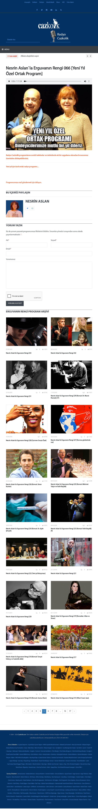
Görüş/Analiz (46, 754)
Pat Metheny (79, 793)
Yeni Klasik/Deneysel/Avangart (66, 767)
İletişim (41, 2)
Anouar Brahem (40, 774)
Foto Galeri (70, 2)
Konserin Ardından (71, 761)
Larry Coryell (50, 790)
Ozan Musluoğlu (69, 793)
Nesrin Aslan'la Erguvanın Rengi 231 (18, 396)
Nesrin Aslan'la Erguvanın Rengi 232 (63, 353)
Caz (54, 748)
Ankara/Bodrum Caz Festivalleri (14, 748)
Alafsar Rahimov (30, 774)
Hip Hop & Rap (33, 757)
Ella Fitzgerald (63, 780)
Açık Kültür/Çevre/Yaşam (35, 744)
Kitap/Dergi (27, 761)
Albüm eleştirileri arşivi (30, 56)
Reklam (34, 2)
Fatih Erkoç (16, 783)
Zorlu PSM (78, 767)
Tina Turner (23, 799)
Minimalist (29, 764)
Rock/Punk (19, 767)
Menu (6, 50)
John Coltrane (50, 786)
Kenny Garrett (24, 790)
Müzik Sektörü (37, 764)
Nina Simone (33, 793)
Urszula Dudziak (73, 799)
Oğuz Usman (60, 793)
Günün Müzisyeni (82, 754)
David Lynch (19, 780)
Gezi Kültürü (34, 754)
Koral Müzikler (81, 761)
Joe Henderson (41, 786)
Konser (52, 761)
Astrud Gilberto (59, 774)
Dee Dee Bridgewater (38, 780)
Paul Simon (87, 793)
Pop (65, 764)
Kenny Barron (16, 790)
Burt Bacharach (56, 777)
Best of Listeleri (39, 748)
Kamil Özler (84, 786)
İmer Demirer (86, 783)
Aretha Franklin (50, 774)
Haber (12, 757)
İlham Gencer (77, 783)
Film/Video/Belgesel (65, 751)
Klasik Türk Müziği (44, 761)
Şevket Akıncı (71, 796)
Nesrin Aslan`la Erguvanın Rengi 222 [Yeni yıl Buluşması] (25, 573)
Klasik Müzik (50, 2)
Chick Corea (11, 780)
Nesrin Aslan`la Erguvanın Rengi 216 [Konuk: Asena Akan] (26, 698)
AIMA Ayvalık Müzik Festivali (51, 744)
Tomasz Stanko (32, 799)
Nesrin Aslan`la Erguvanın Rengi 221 (63, 573)
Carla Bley (64, 777)
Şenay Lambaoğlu (62, 796)
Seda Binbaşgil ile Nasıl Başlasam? (40, 796)
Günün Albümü (72, 754)
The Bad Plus (16, 799)
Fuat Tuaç (37, 783)
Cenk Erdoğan (71, 777)
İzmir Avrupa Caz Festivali (85, 757)
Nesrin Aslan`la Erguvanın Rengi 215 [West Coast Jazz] (70, 698)
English (32, 751)
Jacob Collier (10, 786)
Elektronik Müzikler (24, 751)
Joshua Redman (67, 786)
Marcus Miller (82, 790)
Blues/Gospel (48, 748)
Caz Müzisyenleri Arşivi (69, 748)
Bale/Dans (31, 748)
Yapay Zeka (54, 767)
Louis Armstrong (59, 790)
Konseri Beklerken (60, 761)
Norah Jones (41, 793)
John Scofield (58, 786)
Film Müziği (55, 751)
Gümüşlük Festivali (62, 754)
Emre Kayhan (71, 780)
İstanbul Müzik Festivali (70, 757)
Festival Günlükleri (46, 751)
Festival (37, 751)
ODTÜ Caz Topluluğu (50, 793)
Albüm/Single (86, 744)
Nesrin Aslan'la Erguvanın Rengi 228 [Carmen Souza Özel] (26, 440)
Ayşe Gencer (76, 774)
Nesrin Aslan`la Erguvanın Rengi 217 (63, 657)
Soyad (54, 240)
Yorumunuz (10, 259)
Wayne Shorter (83, 799)
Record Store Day (85, 764)
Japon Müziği (13, 761)
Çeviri (84, 748)
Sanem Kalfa (26, 796)
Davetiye (9, 751)
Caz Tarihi (79, 748)
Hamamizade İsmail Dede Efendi (64, 783)
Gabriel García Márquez (47, 783)
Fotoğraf (89, 751)
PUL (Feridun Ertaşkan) (73, 764)
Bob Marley (48, 777)
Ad (7, 240)
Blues (58, 2)
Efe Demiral (48, 780)
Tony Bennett (40, 799)
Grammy (53, 754)
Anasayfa (27, 2)
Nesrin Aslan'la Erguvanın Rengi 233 (18, 353)
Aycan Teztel (68, 774)
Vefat (48, 767)
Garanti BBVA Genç (25, 754)
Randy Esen (19, 796)
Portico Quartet (10, 796)
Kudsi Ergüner (42, 790)
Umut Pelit (65, 799)
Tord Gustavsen (49, 799)
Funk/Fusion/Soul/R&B (12, 754)
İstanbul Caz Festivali (57, 757)
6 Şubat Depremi (22, 744)
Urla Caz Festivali (41, 767)
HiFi (63, 2)
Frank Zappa (23, 783)
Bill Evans (32, 777)
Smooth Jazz (32, 767)
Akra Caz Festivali (76, 744)
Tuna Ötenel (57, 799)
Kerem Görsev (33, 790)
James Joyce (26, 786)
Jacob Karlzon (18, 786)
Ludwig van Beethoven (71, 790)
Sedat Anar (53, 796)
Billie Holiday (40, 777)
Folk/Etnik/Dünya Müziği (79, 751)
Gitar (40, 754)
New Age (44, 764)
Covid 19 (89, 748)
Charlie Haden (80, 777)
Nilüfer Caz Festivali (53, 764)
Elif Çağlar (55, 780)
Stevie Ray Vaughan (81, 796)
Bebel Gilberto (25, 777)
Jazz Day (20, 761)
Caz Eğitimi (59, 748)
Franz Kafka (31, 783)
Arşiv (25, 748)
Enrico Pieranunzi (81, 780)
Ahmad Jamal (21, 774)
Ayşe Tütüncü (84, 774)
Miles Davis (16, 793)
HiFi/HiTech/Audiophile (22, 757)
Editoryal (15, 751)
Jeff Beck (33, 786)
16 (65, 711)
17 (70, 711)
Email (8, 249)
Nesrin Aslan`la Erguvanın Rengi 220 (18, 617)
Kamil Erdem (76, 786)
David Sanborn (27, 780)
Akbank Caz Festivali (65, 744)
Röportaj (25, 767)
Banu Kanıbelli (16, 777)
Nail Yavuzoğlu (24, 793)
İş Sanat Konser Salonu (44, 757)
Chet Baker (88, 777)
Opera (61, 764)
